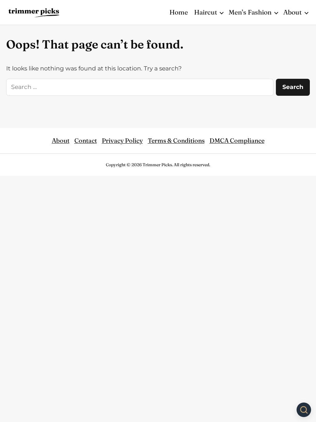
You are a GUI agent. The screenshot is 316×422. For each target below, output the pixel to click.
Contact (85, 140)
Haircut (205, 12)
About (292, 12)
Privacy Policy (122, 140)
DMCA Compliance (237, 140)
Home (178, 12)
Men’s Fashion (250, 12)
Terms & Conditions (176, 140)
